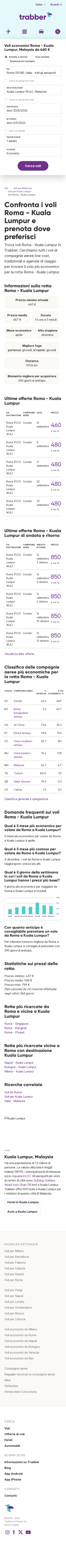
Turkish (18, 773)
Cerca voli (33, 166)
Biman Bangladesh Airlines (21, 713)
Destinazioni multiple (22, 61)
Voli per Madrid (14, 1274)
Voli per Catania (14, 1268)
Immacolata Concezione (20, 1391)
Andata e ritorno (18, 57)
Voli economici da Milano (20, 1329)
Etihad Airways (22, 733)
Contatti (10, 1495)
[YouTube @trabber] (27, 1534)
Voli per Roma (13, 1280)
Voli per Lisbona (14, 1319)
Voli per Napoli (13, 1296)
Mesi (7, 1380)
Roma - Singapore (16, 1023)
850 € (58, 557)
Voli (7, 1428)
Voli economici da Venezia (21, 1352)
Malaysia (19, 765)
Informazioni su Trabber (21, 1462)
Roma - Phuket (14, 1032)
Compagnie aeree (16, 1368)
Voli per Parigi (13, 1290)
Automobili (12, 1446)
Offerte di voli (14, 1434)
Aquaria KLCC (21, 1176)
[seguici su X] (20, 1534)
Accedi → (56, 4)
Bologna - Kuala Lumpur (20, 1067)
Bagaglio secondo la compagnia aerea (29, 1374)
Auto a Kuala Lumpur (22, 1211)
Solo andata (42, 57)
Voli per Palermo (15, 1262)
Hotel (8, 1440)
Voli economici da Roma (20, 1335)
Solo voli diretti (17, 131)
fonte (7, 1150)
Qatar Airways (22, 781)
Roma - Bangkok (15, 1028)
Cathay (18, 789)
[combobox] (33, 71)
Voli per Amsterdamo (18, 1307)
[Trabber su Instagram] (7, 1534)
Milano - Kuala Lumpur (19, 1071)
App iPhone (12, 1479)
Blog (7, 1468)
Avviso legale (11, 1524)
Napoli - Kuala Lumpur (19, 1062)
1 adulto (12, 141)
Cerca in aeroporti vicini (21, 80)
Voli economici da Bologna (22, 1347)
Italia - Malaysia (14, 1101)
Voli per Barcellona (16, 1257)
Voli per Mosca (14, 1313)
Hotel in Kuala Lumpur (23, 1202)
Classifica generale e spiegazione (26, 799)
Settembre (11, 1386)
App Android (13, 1473)
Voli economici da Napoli (20, 1341)
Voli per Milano (14, 1251)
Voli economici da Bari (19, 1358)
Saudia (18, 700)
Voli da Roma (13, 1092)
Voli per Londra (14, 1302)
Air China (19, 724)
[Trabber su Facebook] (14, 1534)
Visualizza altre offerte (19, 654)
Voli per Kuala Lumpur (18, 1096)
